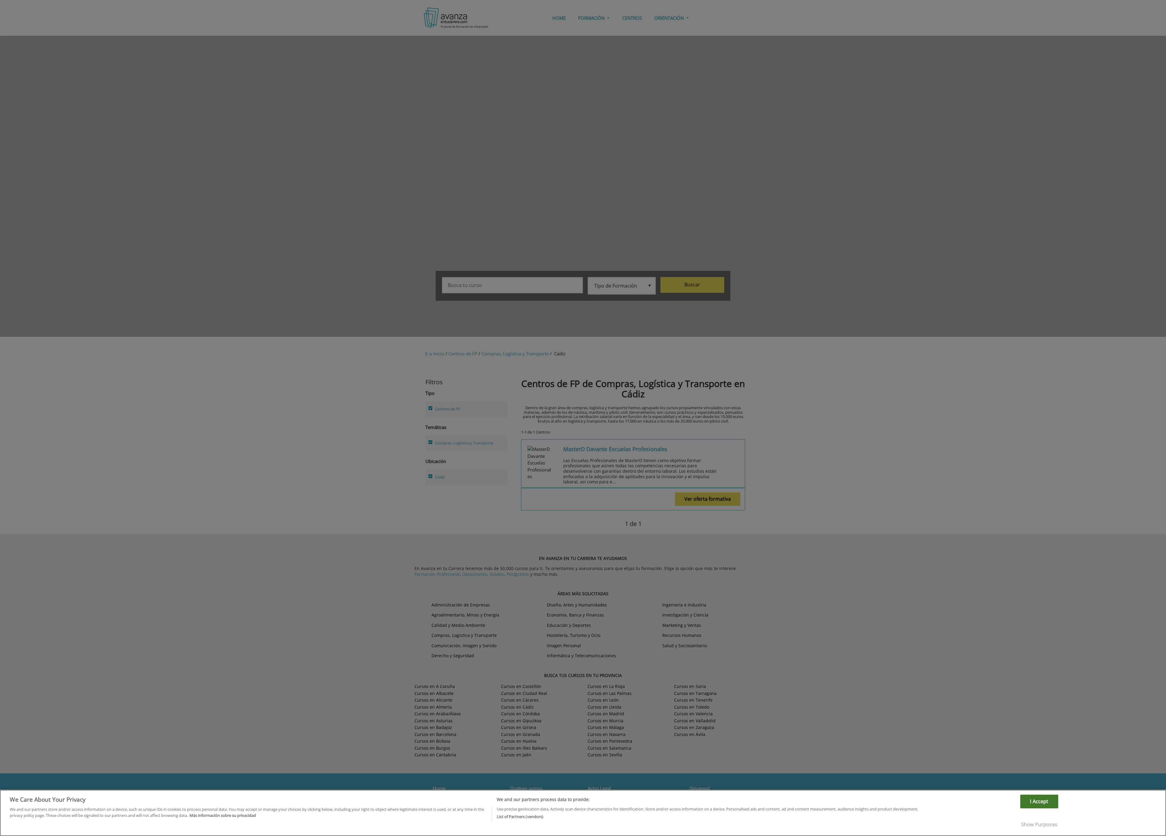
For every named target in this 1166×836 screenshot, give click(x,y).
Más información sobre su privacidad (222, 815)
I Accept (1039, 801)
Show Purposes (1039, 824)
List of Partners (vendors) (520, 816)
